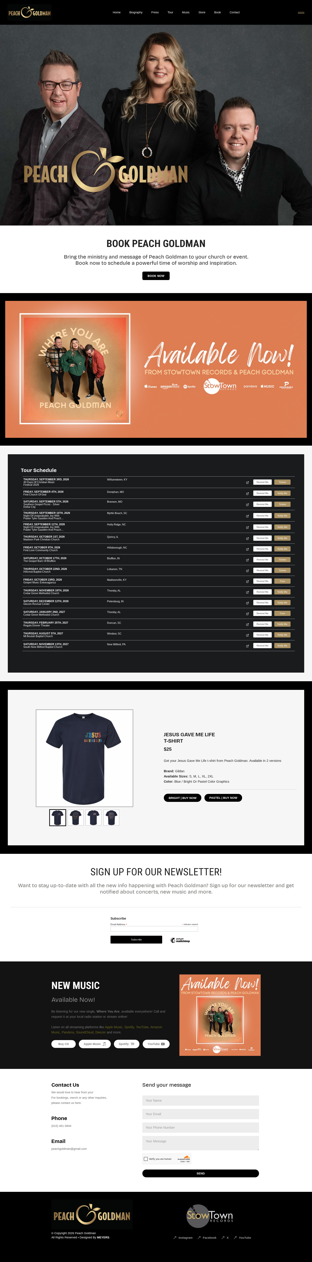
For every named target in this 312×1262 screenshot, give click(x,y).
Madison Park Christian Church (41, 539)
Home (117, 12)
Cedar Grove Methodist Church (41, 593)
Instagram (186, 1237)
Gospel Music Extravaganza (39, 582)
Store (201, 12)
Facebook (209, 1237)
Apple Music (113, 1027)
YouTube (142, 1027)
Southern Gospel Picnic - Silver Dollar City (41, 505)
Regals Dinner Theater (36, 625)
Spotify (129, 1027)
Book (217, 12)
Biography (136, 12)
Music (186, 12)
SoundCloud (84, 1032)
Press (155, 12)
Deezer (100, 1032)
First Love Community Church (40, 550)
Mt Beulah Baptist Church (38, 636)
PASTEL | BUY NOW (223, 797)
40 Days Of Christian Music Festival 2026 (39, 483)
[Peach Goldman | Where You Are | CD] (156, 369)
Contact (235, 12)
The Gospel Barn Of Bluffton (39, 561)
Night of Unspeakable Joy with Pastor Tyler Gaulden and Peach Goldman (42, 517)
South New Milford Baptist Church (42, 647)
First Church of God (34, 494)
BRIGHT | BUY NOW (182, 798)
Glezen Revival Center (36, 604)
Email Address (118, 924)
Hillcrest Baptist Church (37, 572)
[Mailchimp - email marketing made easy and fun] (180, 942)
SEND (201, 1173)
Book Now (156, 276)
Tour (170, 12)
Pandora (68, 1032)
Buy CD (63, 1044)
